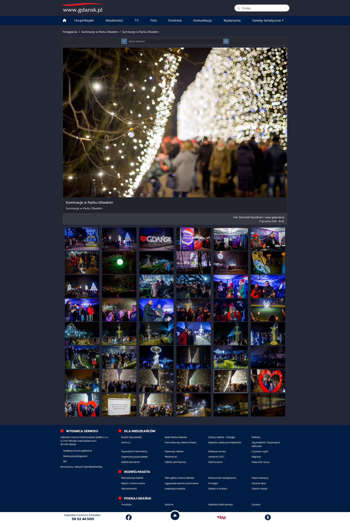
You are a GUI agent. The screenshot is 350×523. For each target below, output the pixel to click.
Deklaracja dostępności (75, 456)
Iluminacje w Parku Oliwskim (99, 32)
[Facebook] (129, 517)
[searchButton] (226, 41)
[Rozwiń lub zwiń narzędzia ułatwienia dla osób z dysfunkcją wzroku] (267, 517)
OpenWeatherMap (93, 466)
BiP (65, 461)
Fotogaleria (70, 32)
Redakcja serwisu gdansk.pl (77, 450)
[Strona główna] (65, 20)
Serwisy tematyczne (266, 20)
